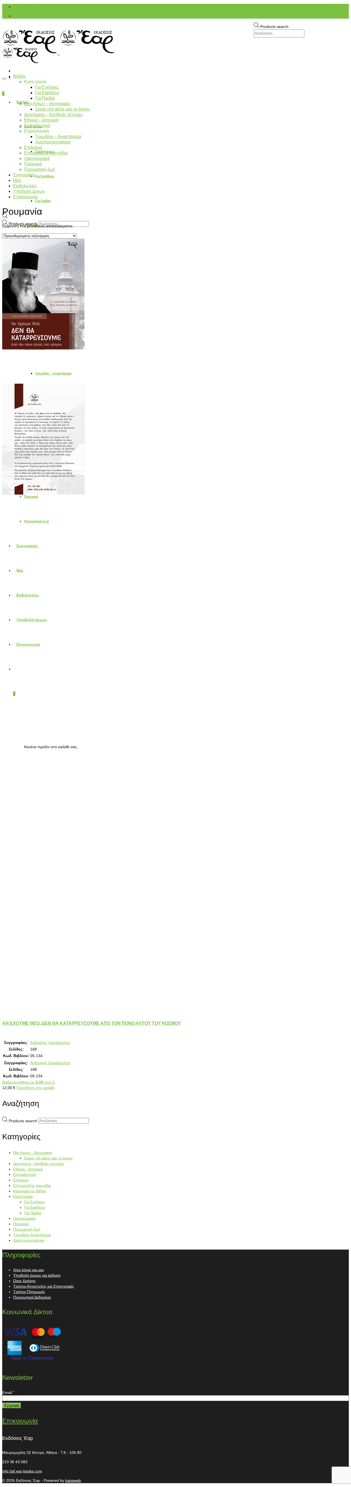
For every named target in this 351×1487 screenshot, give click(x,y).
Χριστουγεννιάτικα (28, 1240)
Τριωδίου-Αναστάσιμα (32, 1235)
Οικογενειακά (24, 1218)
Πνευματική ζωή (26, 1229)
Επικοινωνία (20, 1421)
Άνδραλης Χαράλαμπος (50, 1042)
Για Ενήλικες (34, 1202)
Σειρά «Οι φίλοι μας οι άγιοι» (48, 1158)
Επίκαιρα (21, 1180)
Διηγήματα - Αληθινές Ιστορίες (38, 1163)
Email (8, 1392)
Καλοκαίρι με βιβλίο (29, 1191)
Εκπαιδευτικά (24, 1174)
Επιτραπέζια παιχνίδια (32, 1185)
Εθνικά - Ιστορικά (28, 1169)
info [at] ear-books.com (22, 1471)
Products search (274, 26)
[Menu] (4, 78)
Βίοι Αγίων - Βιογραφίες (33, 1152)
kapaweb (73, 1480)
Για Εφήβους (35, 1207)
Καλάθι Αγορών (35, 16)
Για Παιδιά (32, 1213)
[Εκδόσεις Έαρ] (175, 41)
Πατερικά (21, 1224)
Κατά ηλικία (23, 1196)
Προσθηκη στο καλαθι (35, 1088)
